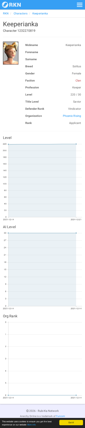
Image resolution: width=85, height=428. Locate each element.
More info (31, 424)
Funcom (60, 416)
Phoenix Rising (72, 115)
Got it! (71, 422)
